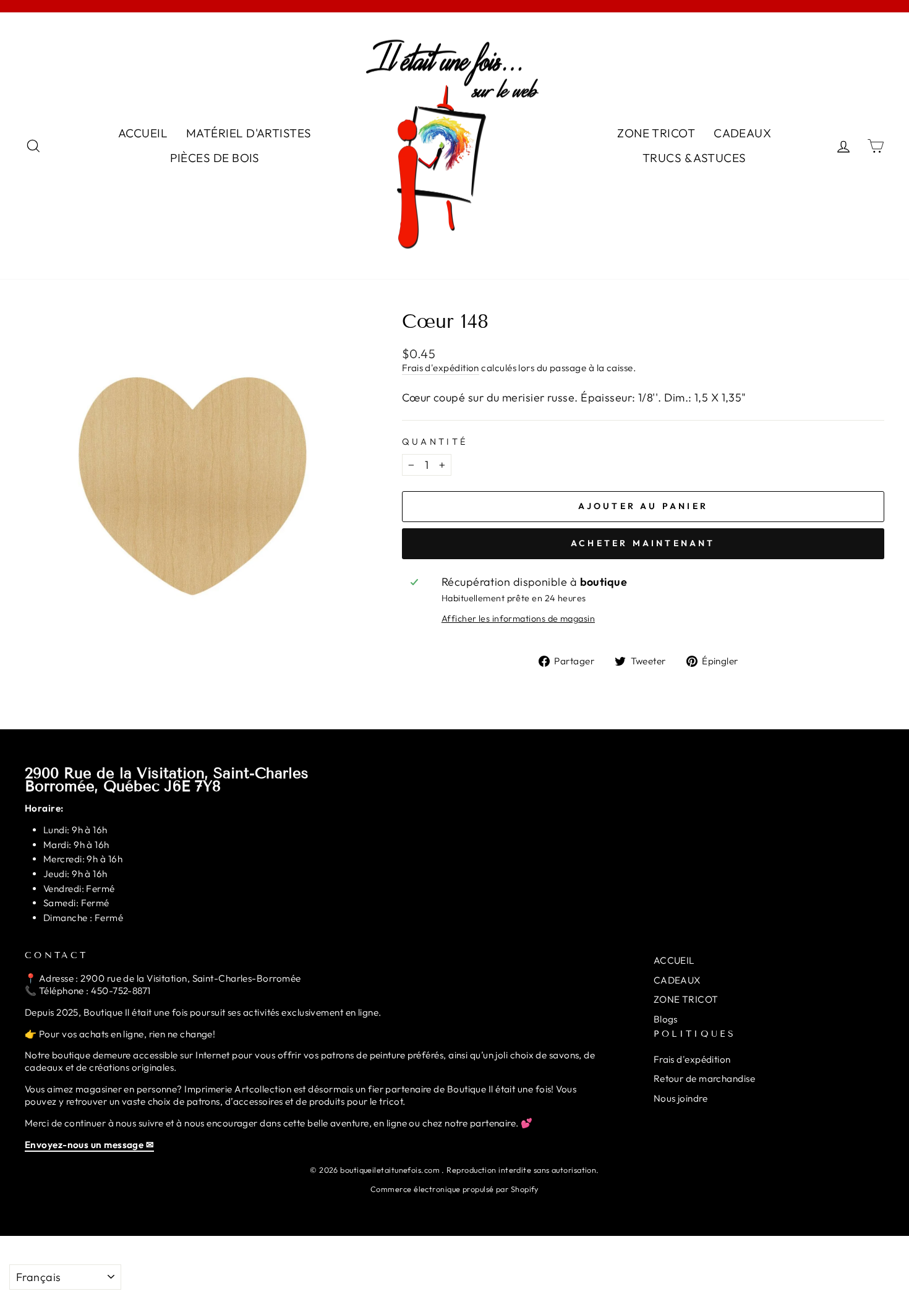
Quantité (435, 441)
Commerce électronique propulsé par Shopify (454, 1189)
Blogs (666, 1019)
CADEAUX (742, 133)
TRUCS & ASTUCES (694, 157)
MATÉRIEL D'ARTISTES (249, 133)
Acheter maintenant (643, 543)
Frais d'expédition (440, 368)
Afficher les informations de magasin (518, 618)
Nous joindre (680, 1098)
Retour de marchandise (704, 1078)
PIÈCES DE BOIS (215, 157)
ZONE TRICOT (656, 133)
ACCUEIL (143, 133)
